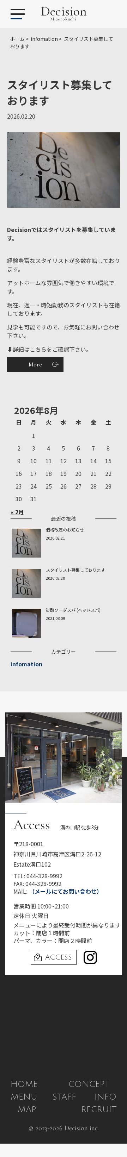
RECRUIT (98, 1109)
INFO (105, 1096)
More (35, 364)
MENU (24, 1096)
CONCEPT (88, 1084)
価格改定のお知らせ (65, 530)
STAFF (64, 1096)
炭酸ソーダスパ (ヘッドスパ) (73, 610)
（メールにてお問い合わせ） (65, 891)
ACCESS (58, 957)
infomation (26, 664)
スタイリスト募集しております (75, 570)
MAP (27, 1109)
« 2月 (17, 512)
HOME (24, 1084)
